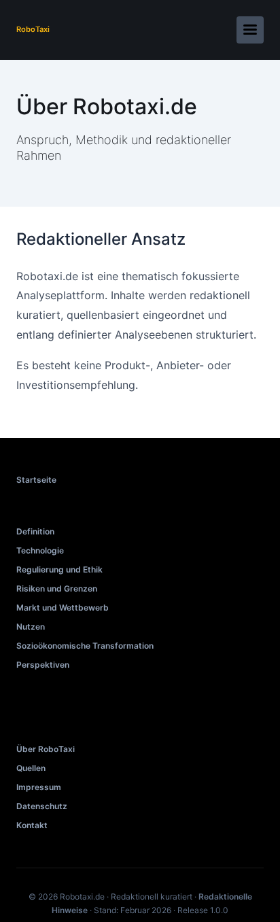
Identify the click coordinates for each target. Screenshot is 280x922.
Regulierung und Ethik (59, 569)
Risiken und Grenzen (56, 588)
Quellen (31, 768)
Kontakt (32, 825)
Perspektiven (42, 665)
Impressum (38, 787)
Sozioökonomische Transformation (85, 646)
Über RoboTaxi (45, 749)
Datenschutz (41, 806)
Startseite (36, 480)
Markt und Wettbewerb (62, 607)
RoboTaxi (33, 29)
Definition (35, 531)
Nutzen (30, 626)
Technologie (40, 550)
